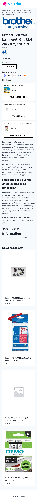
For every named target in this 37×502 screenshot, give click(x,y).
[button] (32, 19)
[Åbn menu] (33, 3)
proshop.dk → (18, 116)
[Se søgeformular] (28, 4)
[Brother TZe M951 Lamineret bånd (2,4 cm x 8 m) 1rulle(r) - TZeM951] (4, 52)
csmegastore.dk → (18, 97)
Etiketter (4, 47)
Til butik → (9, 66)
